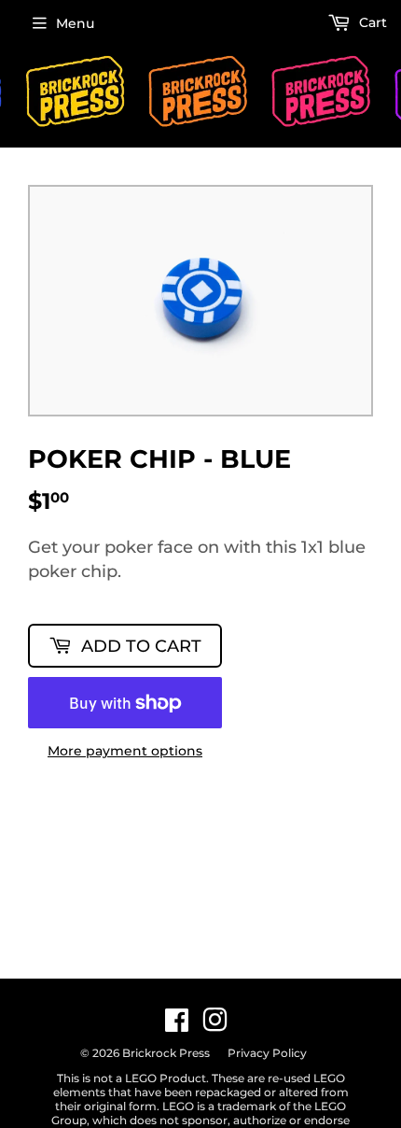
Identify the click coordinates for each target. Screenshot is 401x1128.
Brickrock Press (166, 1053)
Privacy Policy (267, 1053)
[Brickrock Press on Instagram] (215, 1025)
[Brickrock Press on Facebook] (176, 1025)
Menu (75, 23)
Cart (371, 22)
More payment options (125, 751)
